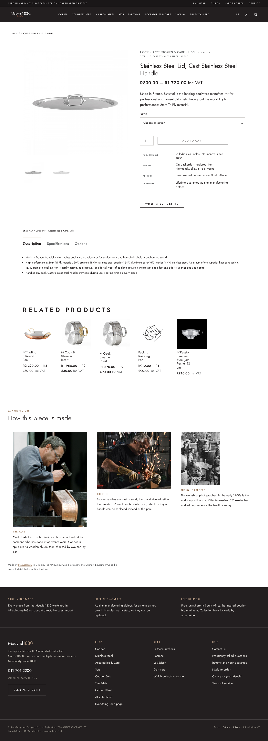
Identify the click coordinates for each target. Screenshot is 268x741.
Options (81, 243)
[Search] (237, 14)
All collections (103, 697)
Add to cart (192, 141)
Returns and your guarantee (229, 662)
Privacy (236, 727)
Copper (63, 14)
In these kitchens (164, 649)
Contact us (218, 649)
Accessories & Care (158, 14)
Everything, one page (109, 704)
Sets (121, 14)
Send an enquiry (27, 690)
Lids (191, 52)
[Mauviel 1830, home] (21, 14)
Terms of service (222, 683)
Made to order (234, 3)
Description (32, 243)
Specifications (58, 243)
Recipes (158, 656)
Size (143, 114)
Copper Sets (103, 676)
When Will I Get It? (162, 204)
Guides (215, 3)
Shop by (180, 14)
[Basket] (255, 14)
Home (144, 52)
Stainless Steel (82, 14)
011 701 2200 (20, 670)
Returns (226, 727)
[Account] (246, 14)
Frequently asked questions (229, 656)
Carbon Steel (105, 14)
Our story (159, 669)
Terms (216, 727)
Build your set (199, 14)
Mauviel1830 (25, 565)
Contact (254, 3)
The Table (134, 14)
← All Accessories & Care (30, 33)
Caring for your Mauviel (227, 676)
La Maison (199, 3)
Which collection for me (169, 676)
